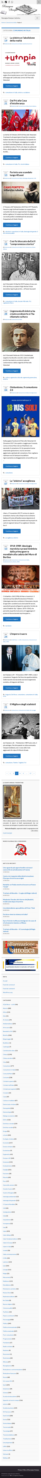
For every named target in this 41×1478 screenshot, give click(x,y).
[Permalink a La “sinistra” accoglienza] (20, 498)
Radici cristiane (7, 1346)
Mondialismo (7, 1285)
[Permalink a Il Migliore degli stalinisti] (20, 726)
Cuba (4, 1097)
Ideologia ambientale (9, 1196)
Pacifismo (6, 1312)
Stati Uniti (6, 1416)
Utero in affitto (7, 1450)
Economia (6, 1143)
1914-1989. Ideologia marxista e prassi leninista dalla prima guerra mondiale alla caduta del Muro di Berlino (20, 551)
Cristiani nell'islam (8, 1085)
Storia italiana (32, 106)
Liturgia (5, 1269)
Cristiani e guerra (8, 1081)
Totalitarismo (7, 1439)
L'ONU (5, 1258)
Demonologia (7, 1112)
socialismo (26, 92)
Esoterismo (6, 1150)
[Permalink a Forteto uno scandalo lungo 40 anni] (20, 192)
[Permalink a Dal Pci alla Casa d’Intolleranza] (20, 120)
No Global (6, 1300)
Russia (5, 1377)
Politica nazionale (8, 1331)
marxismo (8, 626)
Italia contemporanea (9, 1254)
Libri (4, 1266)
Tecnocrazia (6, 1427)
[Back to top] (36, 1473)
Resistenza (6, 1358)
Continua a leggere (12, 86)
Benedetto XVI (8, 1031)
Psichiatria (6, 1342)
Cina (4, 1062)
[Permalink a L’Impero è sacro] (20, 658)
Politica (5, 1323)
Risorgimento (7, 1366)
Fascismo (6, 1173)
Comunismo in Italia (11, 22)
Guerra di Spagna (8, 1193)
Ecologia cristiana (8, 1139)
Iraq (4, 1227)
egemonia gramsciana (30, 377)
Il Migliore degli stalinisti (23, 704)
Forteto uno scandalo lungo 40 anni (21, 173)
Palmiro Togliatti (18, 762)
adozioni (8, 231)
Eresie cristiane (8, 1146)
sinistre (15, 538)
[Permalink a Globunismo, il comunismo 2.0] (20, 416)
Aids (4, 1016)
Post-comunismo (27, 247)
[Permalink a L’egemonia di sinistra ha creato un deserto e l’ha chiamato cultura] (20, 337)
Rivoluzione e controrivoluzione (12, 1369)
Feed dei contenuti (9, 985)
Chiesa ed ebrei (8, 1058)
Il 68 (35, 178)
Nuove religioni (7, 1304)
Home (3, 22)
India (4, 1216)
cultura (7, 377)
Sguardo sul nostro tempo (11, 1400)
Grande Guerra (7, 1189)
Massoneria (6, 1277)
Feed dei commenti (9, 988)
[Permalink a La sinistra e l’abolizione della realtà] (20, 58)
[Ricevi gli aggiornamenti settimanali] (12, 1)
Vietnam (5, 1454)
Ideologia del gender (27, 178)
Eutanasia (6, 1162)
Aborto (5, 1008)
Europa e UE (7, 1158)
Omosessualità (7, 1308)
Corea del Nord (7, 1073)
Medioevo (6, 1281)
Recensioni (6, 1354)
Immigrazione (33, 393)
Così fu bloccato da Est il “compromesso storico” (22, 242)
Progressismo (7, 1339)
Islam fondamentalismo (10, 1239)
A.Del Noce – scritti (9, 1004)
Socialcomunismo (27, 43)
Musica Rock (7, 1293)
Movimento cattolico (9, 1289)
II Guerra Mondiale (9, 1204)
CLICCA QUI (7, 833)
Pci (19, 164)
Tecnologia (6, 1431)
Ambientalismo (7, 1024)
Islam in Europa (7, 1243)
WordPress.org (7, 992)
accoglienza (9, 538)
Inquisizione (6, 1220)
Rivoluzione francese (9, 1373)
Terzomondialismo (8, 1435)
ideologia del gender (30, 231)
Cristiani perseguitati (9, 1089)
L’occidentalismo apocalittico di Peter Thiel (19, 908)
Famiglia (5, 1170)
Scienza (5, 1392)
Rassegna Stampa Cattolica (10, 18)
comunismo (9, 473)
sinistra (20, 92)
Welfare (5, 1458)
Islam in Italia (7, 1246)
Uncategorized (7, 1442)
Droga (5, 1131)
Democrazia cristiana (9, 1104)
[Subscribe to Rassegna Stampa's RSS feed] (2, 1)
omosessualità (9, 233)
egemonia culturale (16, 377)
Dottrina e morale (8, 1123)
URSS (18, 562)
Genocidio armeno (8, 1185)
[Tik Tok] (6, 1)
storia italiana (25, 164)
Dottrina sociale (8, 1127)
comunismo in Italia (11, 92)
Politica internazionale (10, 1327)
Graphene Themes (18, 1475)
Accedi (5, 981)
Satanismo (6, 1389)
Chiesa (5, 1054)
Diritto (5, 1120)
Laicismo (5, 1262)
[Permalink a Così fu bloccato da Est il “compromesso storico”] (20, 266)
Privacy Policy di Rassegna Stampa (28, 1470)
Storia (14, 562)
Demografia (6, 1108)
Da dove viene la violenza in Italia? (15, 914)
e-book (5, 1135)
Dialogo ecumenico (9, 1116)
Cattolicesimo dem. (9, 1050)
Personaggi (33, 710)
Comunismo (14, 560)
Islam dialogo (7, 1235)
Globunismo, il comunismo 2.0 (23, 388)
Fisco (4, 1181)
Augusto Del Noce (11, 694)
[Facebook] (9, 1)
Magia (5, 1273)
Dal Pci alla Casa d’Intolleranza (18, 102)
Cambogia (6, 1047)
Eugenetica (6, 1154)
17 (30, 773)
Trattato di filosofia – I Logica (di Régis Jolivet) (20, 893)
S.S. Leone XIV (7, 1381)
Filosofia (5, 1177)
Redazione (7, 43)
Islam (4, 1231)
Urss (4, 696)
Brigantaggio (7, 1039)
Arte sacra (6, 1027)
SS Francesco (7, 1412)
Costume (6, 1077)
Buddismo (6, 1043)
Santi (4, 1385)
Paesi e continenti (8, 1316)
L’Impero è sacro (18, 633)
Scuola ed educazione (9, 1396)
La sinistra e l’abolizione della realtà (22, 39)
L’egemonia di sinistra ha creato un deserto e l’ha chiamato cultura (22, 314)
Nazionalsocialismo (9, 1296)
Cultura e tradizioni (9, 1100)
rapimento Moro (8, 303)
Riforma (5, 1362)
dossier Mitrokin (23, 301)
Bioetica (5, 1035)
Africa (5, 1012)
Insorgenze (6, 1223)
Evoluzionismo (7, 1166)
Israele (5, 1250)
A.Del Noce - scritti (16, 640)
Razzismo (6, 1350)
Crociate (5, 1093)
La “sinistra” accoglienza (22, 480)
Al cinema (6, 1020)
